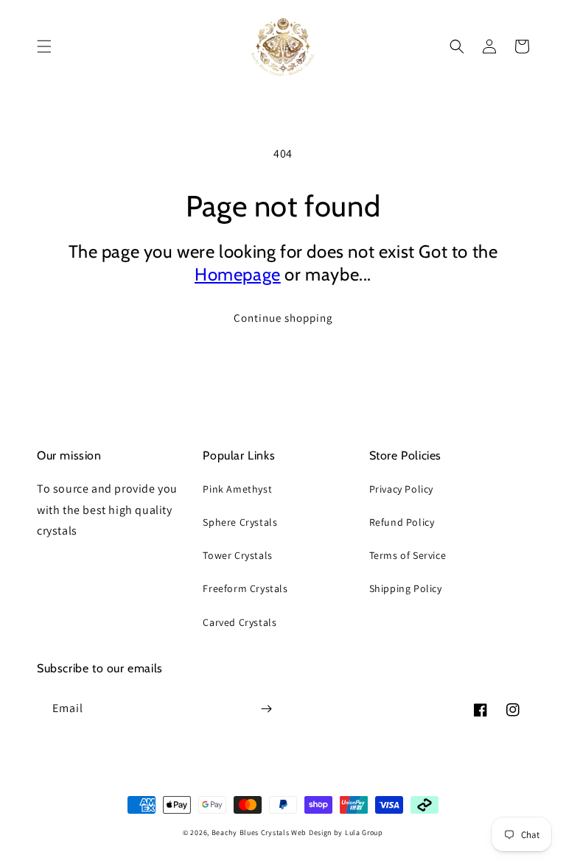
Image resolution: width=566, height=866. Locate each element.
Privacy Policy (401, 489)
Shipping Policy (405, 588)
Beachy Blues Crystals (251, 832)
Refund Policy (402, 522)
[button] (44, 46)
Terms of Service (408, 555)
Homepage (238, 274)
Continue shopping (283, 318)
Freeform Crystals (245, 588)
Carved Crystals (239, 622)
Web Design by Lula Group (337, 832)
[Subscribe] (266, 708)
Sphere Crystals (240, 522)
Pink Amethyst (237, 489)
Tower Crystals (237, 555)
